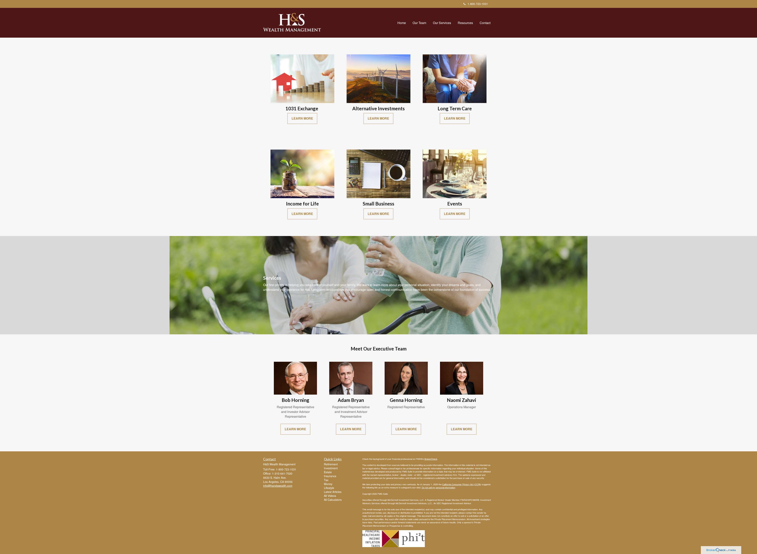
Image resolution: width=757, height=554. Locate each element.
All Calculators (333, 500)
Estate (328, 472)
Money (328, 484)
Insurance (330, 476)
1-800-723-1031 (478, 4)
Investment (331, 468)
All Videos (330, 496)
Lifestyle (329, 488)
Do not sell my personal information (438, 487)
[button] (419, 23)
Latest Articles (332, 492)
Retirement (331, 464)
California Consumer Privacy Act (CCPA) (461, 484)
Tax (326, 480)
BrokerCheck (430, 458)
